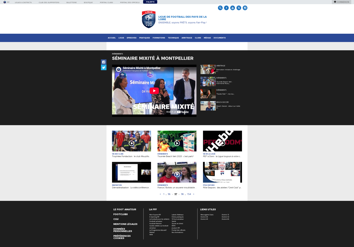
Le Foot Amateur (124, 209)
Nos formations (177, 232)
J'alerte (150, 2)
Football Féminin (155, 223)
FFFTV (173, 226)
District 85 (225, 219)
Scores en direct (177, 223)
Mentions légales (125, 224)
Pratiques (144, 38)
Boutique (88, 2)
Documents (220, 38)
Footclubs (120, 214)
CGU (116, 219)
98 (182, 194)
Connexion (343, 2)
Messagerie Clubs (207, 215)
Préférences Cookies (122, 237)
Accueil (112, 38)
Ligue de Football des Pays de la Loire (182, 18)
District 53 (225, 217)
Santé (174, 221)
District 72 (225, 215)
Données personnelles (122, 230)
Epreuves (131, 38)
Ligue (121, 38)
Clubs (198, 38)
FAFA (151, 235)
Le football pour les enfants (159, 219)
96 (169, 194)
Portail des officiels (130, 2)
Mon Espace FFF (155, 215)
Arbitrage (187, 38)
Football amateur (155, 221)
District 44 (204, 217)
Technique (173, 38)
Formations (159, 38)
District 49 (204, 219)
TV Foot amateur (178, 219)
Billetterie (72, 2)
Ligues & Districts (23, 2)
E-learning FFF (154, 217)
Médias (207, 38)
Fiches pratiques (178, 217)
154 (189, 194)
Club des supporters (49, 2)
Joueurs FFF (176, 228)
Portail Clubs (106, 2)
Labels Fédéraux (177, 215)
